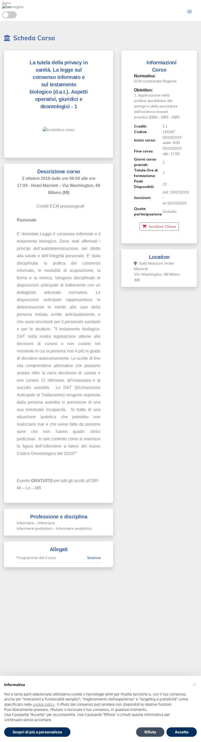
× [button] (194, 684)
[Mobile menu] (189, 11)
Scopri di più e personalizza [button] (37, 732)
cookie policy (44, 704)
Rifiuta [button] (150, 732)
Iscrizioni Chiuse (162, 226)
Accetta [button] (181, 732)
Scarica (93, 557)
